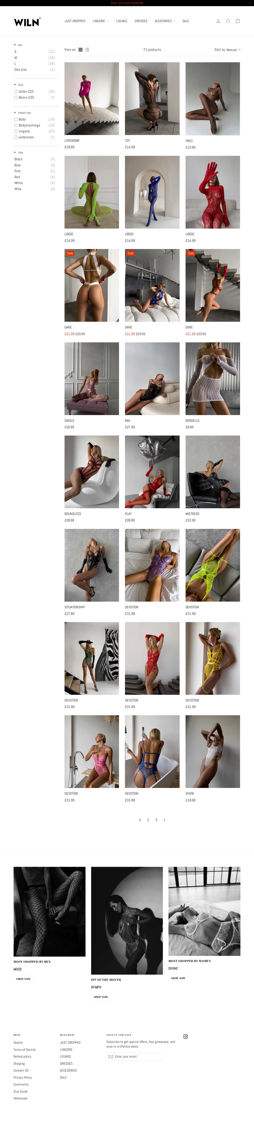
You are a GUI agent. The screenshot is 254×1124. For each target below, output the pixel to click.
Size (20, 45)
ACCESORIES (163, 21)
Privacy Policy (23, 1077)
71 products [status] (152, 49)
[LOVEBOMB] (92, 98)
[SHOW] (213, 751)
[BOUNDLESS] (92, 472)
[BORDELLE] (213, 378)
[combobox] (227, 49)
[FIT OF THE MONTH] (127, 921)
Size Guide (21, 1091)
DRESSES (141, 21)
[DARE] (92, 285)
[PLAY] (152, 472)
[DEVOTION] (152, 565)
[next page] (164, 820)
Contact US (21, 1070)
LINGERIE (99, 21)
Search (18, 1042)
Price (20, 84)
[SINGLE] (92, 378)
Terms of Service (25, 1050)
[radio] (80, 50)
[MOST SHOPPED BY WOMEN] (204, 911)
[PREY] (213, 98)
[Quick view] (115, 131)
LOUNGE (121, 21)
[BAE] (152, 378)
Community (21, 1084)
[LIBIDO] (92, 192)
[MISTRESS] (213, 472)
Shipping (19, 1064)
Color (20, 152)
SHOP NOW (23, 979)
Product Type (24, 112)
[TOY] (152, 98)
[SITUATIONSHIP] (92, 565)
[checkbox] (36, 52)
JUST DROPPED (75, 21)
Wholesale (20, 1098)
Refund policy (22, 1056)
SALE (186, 21)
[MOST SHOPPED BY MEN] (50, 912)
